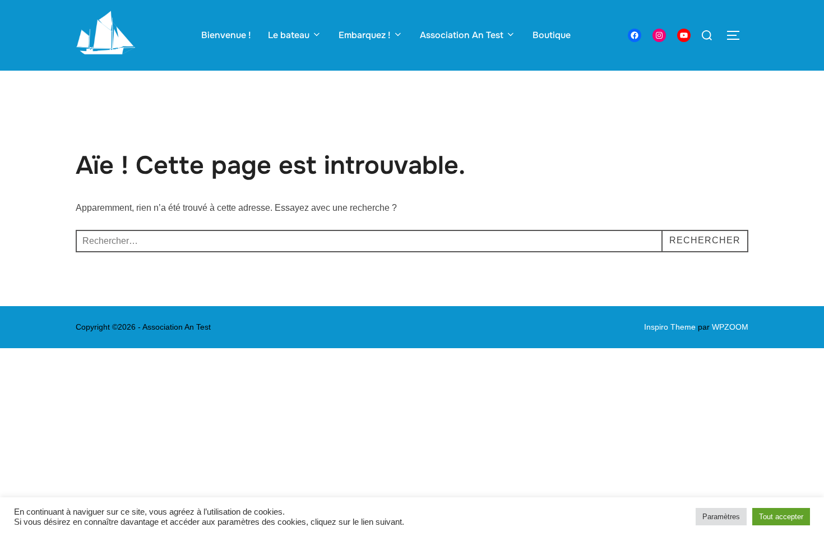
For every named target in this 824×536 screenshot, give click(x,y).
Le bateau (288, 35)
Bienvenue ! (226, 35)
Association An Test (461, 35)
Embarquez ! (365, 35)
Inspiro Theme (670, 326)
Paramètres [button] (721, 516)
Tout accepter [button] (781, 516)
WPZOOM (730, 326)
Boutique (552, 35)
